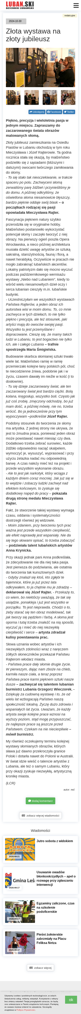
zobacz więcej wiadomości (42, 815)
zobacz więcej (42, 967)
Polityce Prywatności (26, 1010)
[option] (13, 97)
